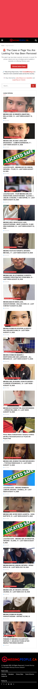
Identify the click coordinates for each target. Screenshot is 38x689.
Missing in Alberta (10, 272)
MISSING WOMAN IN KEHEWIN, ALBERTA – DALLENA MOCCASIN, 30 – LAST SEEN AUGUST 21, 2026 (17, 330)
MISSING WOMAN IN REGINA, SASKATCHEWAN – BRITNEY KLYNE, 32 (16, 615)
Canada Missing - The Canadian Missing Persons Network (18, 666)
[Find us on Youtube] (8, 684)
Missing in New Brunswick (13, 137)
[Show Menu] (2, 40)
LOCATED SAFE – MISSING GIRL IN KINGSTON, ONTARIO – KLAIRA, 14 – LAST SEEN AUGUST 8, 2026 (18, 541)
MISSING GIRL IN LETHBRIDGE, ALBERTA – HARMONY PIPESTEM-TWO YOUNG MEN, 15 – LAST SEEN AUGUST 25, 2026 (18, 277)
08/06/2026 (6, 569)
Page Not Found (10, 45)
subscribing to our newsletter (24, 78)
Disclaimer (11, 674)
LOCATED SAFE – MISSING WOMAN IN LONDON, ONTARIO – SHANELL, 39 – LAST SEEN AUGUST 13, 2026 (17, 490)
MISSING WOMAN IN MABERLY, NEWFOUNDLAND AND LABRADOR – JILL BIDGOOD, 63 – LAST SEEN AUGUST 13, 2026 (18, 357)
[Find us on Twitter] (4, 684)
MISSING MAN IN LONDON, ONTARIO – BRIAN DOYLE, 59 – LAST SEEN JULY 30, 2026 (18, 566)
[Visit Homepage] (19, 40)
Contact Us (4, 676)
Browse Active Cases (19, 66)
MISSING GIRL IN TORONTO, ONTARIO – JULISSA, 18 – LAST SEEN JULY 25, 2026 (16, 591)
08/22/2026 (6, 361)
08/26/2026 (6, 202)
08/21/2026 (6, 387)
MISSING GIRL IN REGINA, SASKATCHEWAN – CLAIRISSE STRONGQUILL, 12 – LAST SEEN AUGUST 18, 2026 (18, 383)
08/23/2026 (6, 334)
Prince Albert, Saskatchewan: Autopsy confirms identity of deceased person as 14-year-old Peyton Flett (18, 436)
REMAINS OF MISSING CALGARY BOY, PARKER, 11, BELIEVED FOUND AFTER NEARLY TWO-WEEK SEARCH (16, 641)
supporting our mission (18, 80)
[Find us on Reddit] (11, 684)
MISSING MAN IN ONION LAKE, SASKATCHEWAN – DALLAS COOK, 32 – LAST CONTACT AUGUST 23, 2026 (18, 304)
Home (2, 45)
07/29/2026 (6, 645)
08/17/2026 (6, 467)
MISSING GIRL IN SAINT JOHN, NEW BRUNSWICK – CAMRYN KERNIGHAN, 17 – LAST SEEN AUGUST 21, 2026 (17, 143)
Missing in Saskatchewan (12, 219)
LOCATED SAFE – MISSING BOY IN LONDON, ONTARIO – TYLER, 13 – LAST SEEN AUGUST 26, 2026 (18, 169)
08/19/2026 (6, 414)
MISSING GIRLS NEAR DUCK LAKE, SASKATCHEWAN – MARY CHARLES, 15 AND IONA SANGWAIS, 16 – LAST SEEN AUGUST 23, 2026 (18, 225)
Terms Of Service (29, 674)
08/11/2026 (6, 518)
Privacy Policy (19, 674)
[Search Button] (36, 40)
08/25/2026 (6, 308)
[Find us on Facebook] (1, 684)
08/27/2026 (6, 120)
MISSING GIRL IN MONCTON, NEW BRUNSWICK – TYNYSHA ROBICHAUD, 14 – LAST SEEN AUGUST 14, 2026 (19, 463)
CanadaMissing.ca (28, 72)
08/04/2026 (6, 618)
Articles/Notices (10, 431)
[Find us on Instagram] (13, 684)
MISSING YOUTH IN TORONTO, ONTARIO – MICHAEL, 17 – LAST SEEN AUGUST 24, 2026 (18, 252)
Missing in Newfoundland (13, 351)
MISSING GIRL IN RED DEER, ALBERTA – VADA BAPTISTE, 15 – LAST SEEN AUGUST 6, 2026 (18, 515)
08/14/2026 (6, 494)
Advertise (3, 674)
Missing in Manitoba (11, 110)
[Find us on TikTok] (6, 684)
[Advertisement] (19, 19)
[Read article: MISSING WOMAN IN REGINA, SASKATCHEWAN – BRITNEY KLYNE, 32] (19, 605)
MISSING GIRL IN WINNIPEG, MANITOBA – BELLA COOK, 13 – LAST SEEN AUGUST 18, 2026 (17, 116)
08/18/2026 (6, 440)
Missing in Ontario (10, 247)
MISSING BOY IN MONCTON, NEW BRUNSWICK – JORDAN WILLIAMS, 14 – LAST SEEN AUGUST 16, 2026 (18, 410)
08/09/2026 (6, 545)
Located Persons (10, 163)
